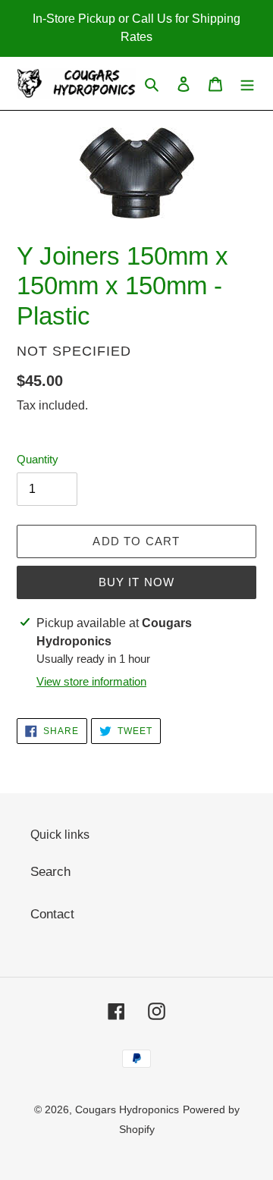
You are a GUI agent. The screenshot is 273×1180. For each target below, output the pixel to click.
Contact (52, 914)
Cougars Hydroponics (127, 1109)
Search (50, 872)
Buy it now (137, 582)
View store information (91, 681)
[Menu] (247, 83)
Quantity (37, 459)
